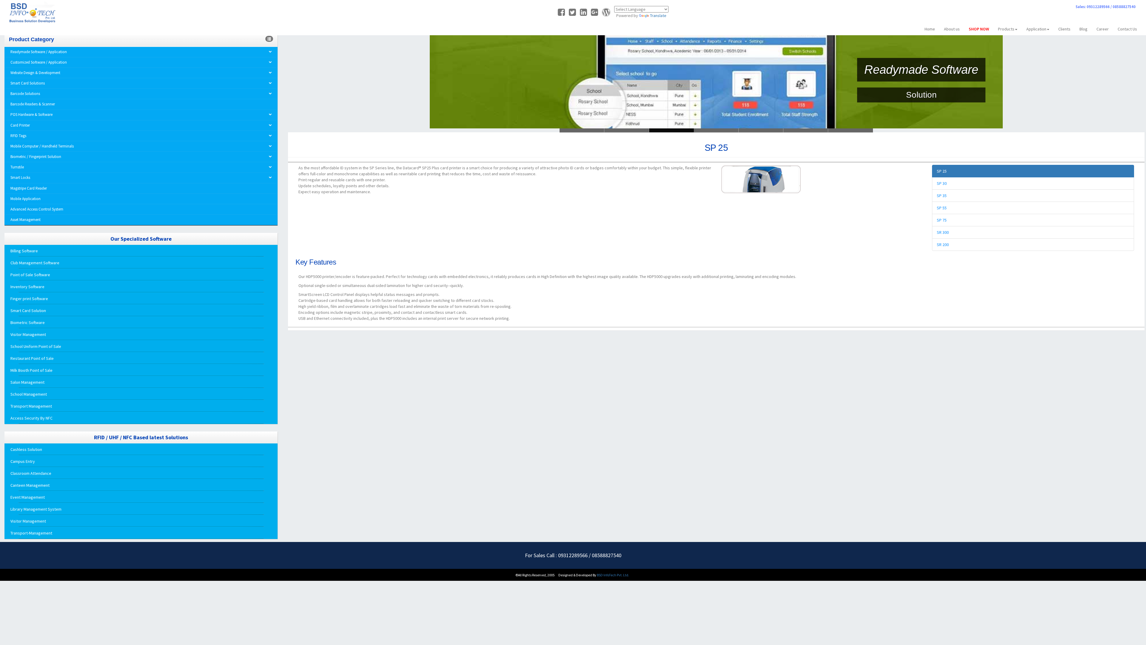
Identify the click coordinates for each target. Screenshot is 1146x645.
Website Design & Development (35, 72)
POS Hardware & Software (31, 114)
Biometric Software (27, 322)
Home (930, 29)
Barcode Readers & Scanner (32, 104)
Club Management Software (34, 262)
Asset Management (25, 219)
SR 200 (943, 244)
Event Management (27, 497)
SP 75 (942, 220)
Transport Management (31, 406)
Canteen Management (30, 485)
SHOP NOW (979, 29)
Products (1006, 29)
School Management (28, 394)
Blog (1083, 29)
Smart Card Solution (28, 310)
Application (1036, 29)
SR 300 (943, 232)
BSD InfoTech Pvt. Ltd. (613, 575)
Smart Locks (20, 177)
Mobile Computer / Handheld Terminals (42, 146)
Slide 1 (626, 130)
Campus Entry (22, 461)
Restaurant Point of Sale (32, 358)
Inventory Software (27, 286)
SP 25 (942, 171)
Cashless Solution (26, 449)
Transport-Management (31, 533)
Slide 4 (761, 130)
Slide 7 (850, 130)
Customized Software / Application (38, 62)
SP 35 (942, 195)
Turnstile (17, 167)
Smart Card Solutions (27, 83)
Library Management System (35, 509)
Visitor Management (28, 334)
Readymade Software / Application (38, 51)
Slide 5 (805, 130)
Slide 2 (671, 130)
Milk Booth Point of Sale (31, 370)
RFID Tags (18, 135)
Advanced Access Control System (36, 209)
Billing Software (24, 251)
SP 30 (942, 183)
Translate (658, 15)
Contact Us (1127, 29)
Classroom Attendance (30, 473)
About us (952, 29)
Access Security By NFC (31, 418)
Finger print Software (29, 298)
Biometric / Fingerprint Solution (35, 156)
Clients (1064, 29)
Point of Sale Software (30, 274)
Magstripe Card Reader (28, 188)
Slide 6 (582, 130)
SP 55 (942, 208)
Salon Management (27, 382)
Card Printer (20, 125)
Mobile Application (25, 198)
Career (1102, 29)
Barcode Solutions (25, 93)
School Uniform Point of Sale (35, 346)
